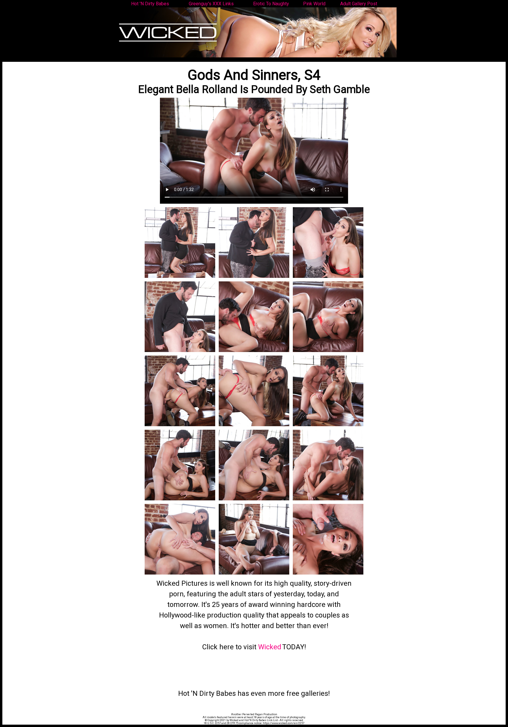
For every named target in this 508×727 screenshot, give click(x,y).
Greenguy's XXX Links (211, 3)
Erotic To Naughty (271, 3)
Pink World (314, 3)
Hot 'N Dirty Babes (150, 3)
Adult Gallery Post (358, 3)
